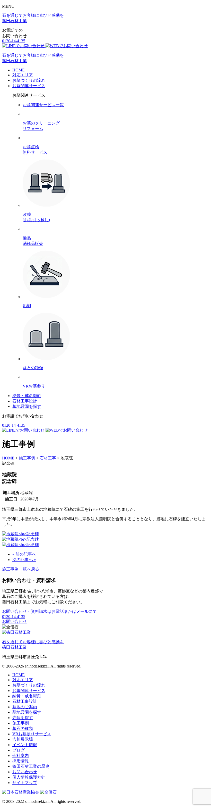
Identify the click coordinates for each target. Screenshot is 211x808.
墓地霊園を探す (26, 406)
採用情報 (20, 761)
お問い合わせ (14, 621)
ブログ (18, 750)
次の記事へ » (24, 559)
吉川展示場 (22, 739)
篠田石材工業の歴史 (30, 766)
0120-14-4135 (13, 41)
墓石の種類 (22, 728)
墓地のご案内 (24, 707)
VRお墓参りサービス (31, 734)
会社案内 (20, 755)
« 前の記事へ (24, 554)
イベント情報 (24, 745)
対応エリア (22, 75)
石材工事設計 (24, 401)
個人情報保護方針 (28, 777)
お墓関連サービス (28, 86)
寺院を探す (22, 717)
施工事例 (20, 723)
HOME (18, 70)
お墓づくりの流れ (28, 80)
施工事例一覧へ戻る (20, 569)
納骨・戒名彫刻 (26, 395)
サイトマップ (24, 782)
